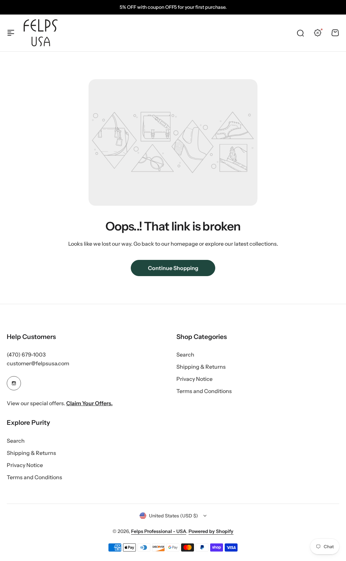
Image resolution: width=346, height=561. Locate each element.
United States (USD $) (173, 516)
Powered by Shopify (211, 531)
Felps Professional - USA (158, 531)
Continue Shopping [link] (173, 268)
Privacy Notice (194, 378)
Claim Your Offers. (89, 403)
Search (185, 354)
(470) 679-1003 (26, 354)
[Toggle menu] (10, 32)
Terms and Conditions (204, 391)
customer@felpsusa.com (38, 363)
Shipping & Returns (201, 366)
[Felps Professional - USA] (40, 32)
